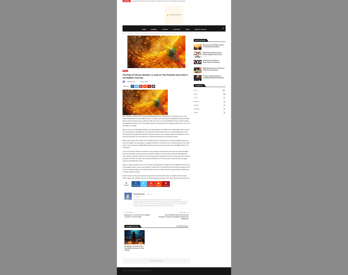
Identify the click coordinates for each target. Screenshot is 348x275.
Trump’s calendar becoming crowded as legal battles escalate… (213, 77)
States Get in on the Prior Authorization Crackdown (211, 61)
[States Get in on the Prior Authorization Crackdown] (198, 62)
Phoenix (154, 29)
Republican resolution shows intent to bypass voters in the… (212, 53)
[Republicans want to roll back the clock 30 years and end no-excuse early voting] (198, 70)
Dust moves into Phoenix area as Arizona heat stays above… (213, 46)
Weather (196, 105)
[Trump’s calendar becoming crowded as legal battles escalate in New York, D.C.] (198, 78)
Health (196, 112)
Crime (195, 98)
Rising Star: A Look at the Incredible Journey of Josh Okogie (137, 216)
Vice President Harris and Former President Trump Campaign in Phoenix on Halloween (174, 217)
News (195, 90)
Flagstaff (176, 29)
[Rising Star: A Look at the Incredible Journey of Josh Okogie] (134, 237)
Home (144, 29)
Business (196, 101)
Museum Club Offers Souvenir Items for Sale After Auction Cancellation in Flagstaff (158, 1)
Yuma (187, 29)
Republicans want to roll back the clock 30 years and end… (213, 69)
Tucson (165, 29)
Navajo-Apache (200, 29)
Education (197, 109)
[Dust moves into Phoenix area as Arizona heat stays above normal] (198, 47)
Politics (196, 94)
